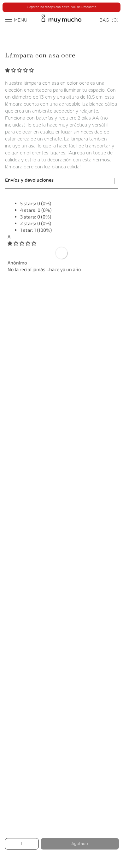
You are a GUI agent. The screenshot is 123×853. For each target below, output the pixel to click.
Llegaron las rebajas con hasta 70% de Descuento (62, 7)
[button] (20, 70)
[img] (22, 243)
